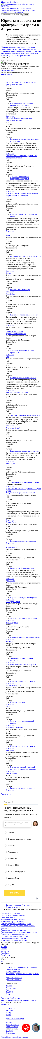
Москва (4, 947)
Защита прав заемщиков (10, 53)
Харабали (5, 953)
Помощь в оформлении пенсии (13, 938)
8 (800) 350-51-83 (7, 70)
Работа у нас (11, 988)
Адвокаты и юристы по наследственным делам (19, 178)
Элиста (4, 949)
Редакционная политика (27, 1000)
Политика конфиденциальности (11, 999)
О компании (10, 1033)
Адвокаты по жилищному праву (14, 934)
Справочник (6, 10)
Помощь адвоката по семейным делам (16, 924)
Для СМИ (9, 992)
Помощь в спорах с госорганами (23, 378)
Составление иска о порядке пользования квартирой (21, 104)
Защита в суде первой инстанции (23, 618)
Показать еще (6, 794)
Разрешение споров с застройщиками (25, 451)
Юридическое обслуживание (12, 51)
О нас (8, 994)
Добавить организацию (10, 12)
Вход (22, 12)
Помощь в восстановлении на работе (25, 637)
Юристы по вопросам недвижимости (16, 940)
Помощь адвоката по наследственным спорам (19, 932)
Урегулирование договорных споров (25, 482)
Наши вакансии (12, 1027)
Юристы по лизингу (18, 702)
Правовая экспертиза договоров (23, 541)
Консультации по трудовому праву (14, 936)
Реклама (21, 915)
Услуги (29, 10)
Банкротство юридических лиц (22, 788)
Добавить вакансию (13, 980)
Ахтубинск (5, 955)
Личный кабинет (12, 1025)
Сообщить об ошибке (9, 915)
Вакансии (15, 10)
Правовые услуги (13, 907)
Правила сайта (7, 998)
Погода (22, 10)
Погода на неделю (13, 972)
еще (33, 10)
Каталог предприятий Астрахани (19, 905)
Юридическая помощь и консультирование (18, 47)
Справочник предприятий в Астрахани (21, 967)
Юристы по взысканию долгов (22, 681)
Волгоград (5, 951)
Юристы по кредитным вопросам (23, 597)
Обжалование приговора (20, 290)
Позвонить (10, 116)
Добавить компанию (14, 978)
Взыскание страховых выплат (13, 919)
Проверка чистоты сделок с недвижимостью (18, 49)
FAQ (7, 990)
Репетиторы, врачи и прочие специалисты (22, 974)
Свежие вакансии (13, 969)
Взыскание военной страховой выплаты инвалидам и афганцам (23, 768)
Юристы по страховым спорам (22, 746)
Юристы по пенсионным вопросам (24, 315)
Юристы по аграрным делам (18, 56)
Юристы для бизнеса (32, 51)
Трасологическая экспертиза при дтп (25, 415)
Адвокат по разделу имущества (13, 930)
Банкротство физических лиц (22, 568)
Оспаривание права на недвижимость (25, 256)
